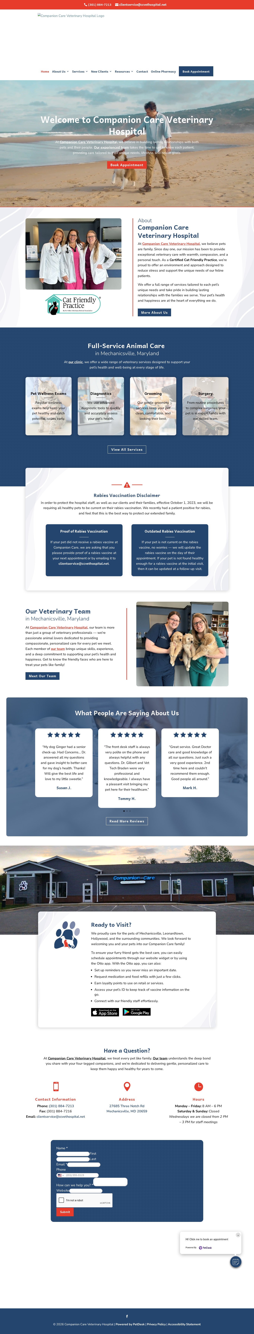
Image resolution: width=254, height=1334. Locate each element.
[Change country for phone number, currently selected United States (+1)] (60, 1175)
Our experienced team (111, 147)
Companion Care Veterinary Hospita (88, 142)
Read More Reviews (127, 821)
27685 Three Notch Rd (126, 1106)
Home (45, 71)
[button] (235, 1261)
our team (58, 649)
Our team (160, 1058)
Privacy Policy (156, 1324)
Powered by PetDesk (130, 1324)
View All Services (127, 449)
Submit (65, 1212)
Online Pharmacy (163, 71)
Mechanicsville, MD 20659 (127, 1111)
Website (62, 1190)
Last (93, 1159)
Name (62, 1148)
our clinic (75, 362)
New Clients (99, 71)
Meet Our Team (42, 676)
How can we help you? (74, 1185)
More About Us (154, 312)
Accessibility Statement (184, 1324)
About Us (58, 71)
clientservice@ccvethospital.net (142, 4)
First (93, 1153)
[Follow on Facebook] (127, 1316)
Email (61, 1164)
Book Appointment (196, 71)
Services (78, 71)
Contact (142, 71)
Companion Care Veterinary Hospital (171, 244)
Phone (61, 1169)
